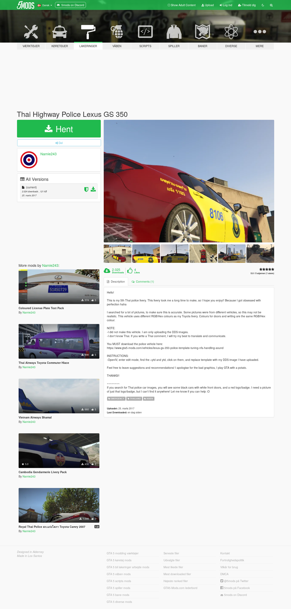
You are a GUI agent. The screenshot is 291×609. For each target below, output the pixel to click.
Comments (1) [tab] (144, 281)
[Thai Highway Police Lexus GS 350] (189, 181)
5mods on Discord (235, 595)
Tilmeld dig (248, 5)
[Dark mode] (263, 5)
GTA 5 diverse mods (119, 602)
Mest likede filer (173, 567)
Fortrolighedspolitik (232, 560)
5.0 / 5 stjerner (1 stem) (262, 273)
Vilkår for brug (229, 567)
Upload (209, 5)
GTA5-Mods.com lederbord (180, 588)
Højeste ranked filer (176, 581)
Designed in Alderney (30, 552)
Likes (137, 272)
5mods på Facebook (236, 588)
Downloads (118, 272)
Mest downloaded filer (177, 574)
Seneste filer (171, 553)
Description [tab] (117, 281)
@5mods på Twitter (235, 581)
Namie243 (48, 153)
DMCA (224, 574)
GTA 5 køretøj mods (119, 560)
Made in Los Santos (29, 556)
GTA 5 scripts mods (119, 581)
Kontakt (225, 553)
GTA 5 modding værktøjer (123, 553)
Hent (63, 128)
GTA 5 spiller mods (118, 588)
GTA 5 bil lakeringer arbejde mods (128, 567)
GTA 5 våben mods (119, 574)
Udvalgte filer (172, 560)
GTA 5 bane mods (118, 595)
